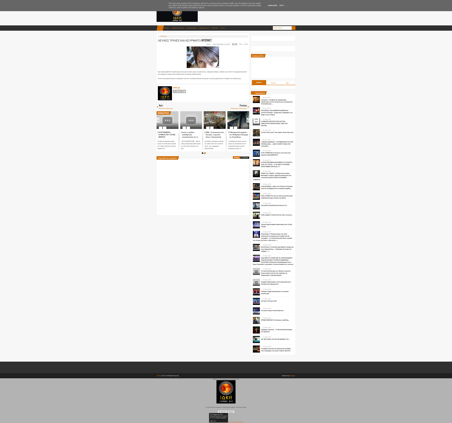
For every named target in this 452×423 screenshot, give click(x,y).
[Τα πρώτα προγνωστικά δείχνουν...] (256, 310)
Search (293, 28)
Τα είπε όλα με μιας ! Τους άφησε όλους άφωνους (277, 132)
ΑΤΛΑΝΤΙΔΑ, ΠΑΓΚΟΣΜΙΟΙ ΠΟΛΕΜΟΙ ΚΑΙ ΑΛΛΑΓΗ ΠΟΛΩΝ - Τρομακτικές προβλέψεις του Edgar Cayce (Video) (277, 113)
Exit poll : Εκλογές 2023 (269, 301)
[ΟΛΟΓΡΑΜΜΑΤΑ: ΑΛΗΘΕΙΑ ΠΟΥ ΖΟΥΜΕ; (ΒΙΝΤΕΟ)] (167, 120)
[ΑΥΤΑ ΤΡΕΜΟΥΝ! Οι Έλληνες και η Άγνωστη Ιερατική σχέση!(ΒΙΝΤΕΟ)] (256, 153)
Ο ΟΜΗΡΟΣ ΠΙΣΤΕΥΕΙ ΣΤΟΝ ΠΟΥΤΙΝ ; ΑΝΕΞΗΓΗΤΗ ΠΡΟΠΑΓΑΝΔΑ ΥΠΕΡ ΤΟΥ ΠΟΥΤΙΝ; (274, 124)
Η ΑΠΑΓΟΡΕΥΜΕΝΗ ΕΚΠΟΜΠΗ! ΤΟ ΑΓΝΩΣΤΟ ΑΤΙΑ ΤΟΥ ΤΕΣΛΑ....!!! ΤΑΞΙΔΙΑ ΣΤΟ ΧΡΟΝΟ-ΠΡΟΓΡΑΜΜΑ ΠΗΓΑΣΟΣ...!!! (276, 164)
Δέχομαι (231, 412)
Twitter (177, 91)
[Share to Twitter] (172, 122)
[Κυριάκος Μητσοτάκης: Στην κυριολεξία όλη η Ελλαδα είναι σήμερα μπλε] (256, 282)
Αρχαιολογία (203, 28)
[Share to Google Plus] (175, 122)
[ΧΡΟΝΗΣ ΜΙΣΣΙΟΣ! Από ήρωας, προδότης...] (256, 320)
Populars (259, 82)
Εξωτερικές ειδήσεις (178, 28)
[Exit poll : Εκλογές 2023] (256, 301)
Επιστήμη (215, 28)
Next (247, 120)
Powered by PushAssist (235, 422)
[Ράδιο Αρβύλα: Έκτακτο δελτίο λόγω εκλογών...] (256, 215)
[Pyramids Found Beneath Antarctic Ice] (256, 205)
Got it (281, 5)
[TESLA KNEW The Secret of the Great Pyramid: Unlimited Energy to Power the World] (256, 196)
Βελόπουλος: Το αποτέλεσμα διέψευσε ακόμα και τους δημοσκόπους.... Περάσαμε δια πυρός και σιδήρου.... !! (277, 249)
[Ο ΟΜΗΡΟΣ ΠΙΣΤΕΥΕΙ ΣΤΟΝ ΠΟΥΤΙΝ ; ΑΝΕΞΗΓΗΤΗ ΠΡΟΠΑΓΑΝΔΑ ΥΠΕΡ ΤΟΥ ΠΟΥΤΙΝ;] (256, 121)
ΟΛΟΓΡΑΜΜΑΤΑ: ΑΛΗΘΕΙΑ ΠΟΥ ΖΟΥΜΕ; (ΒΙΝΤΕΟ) (167, 134)
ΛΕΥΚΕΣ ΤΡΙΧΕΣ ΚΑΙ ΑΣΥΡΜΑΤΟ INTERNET (185, 40)
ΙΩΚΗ (158, 376)
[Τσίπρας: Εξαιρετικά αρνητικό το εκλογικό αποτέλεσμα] (256, 291)
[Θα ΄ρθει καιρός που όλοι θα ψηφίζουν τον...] (256, 339)
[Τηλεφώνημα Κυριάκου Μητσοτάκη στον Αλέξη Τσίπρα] (256, 224)
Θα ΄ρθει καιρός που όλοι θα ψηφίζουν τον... (275, 339)
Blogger (236, 157)
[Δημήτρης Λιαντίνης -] (256, 330)
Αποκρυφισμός (192, 28)
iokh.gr (208, 44)
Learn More (272, 5)
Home (160, 28)
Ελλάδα (166, 28)
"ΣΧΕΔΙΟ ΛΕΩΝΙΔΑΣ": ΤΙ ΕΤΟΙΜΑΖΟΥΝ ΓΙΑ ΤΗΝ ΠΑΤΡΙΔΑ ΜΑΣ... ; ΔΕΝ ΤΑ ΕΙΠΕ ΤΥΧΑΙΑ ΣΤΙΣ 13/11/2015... (277, 144)
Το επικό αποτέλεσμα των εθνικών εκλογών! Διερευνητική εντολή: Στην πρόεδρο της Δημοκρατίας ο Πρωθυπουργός (276, 273)
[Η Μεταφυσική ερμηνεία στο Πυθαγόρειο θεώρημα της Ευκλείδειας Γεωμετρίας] (238, 120)
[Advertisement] (252, 11)
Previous (158, 120)
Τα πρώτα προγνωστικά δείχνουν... (272, 310)
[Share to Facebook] (169, 122)
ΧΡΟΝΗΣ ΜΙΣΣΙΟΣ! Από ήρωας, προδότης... (275, 320)
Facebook (174, 91)
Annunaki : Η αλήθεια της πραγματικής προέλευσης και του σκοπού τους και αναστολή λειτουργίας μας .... (276, 102)
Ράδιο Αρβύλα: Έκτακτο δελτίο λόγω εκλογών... (277, 215)
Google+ (181, 91)
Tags (287, 83)
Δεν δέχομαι (222, 412)
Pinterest (184, 91)
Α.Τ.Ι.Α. (222, 28)
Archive (273, 83)
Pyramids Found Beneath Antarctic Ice (274, 205)
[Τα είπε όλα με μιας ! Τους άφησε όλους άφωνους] (256, 132)
